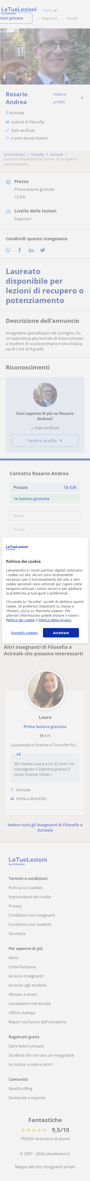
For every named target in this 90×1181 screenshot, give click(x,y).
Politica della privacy (54, 620)
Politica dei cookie (20, 620)
